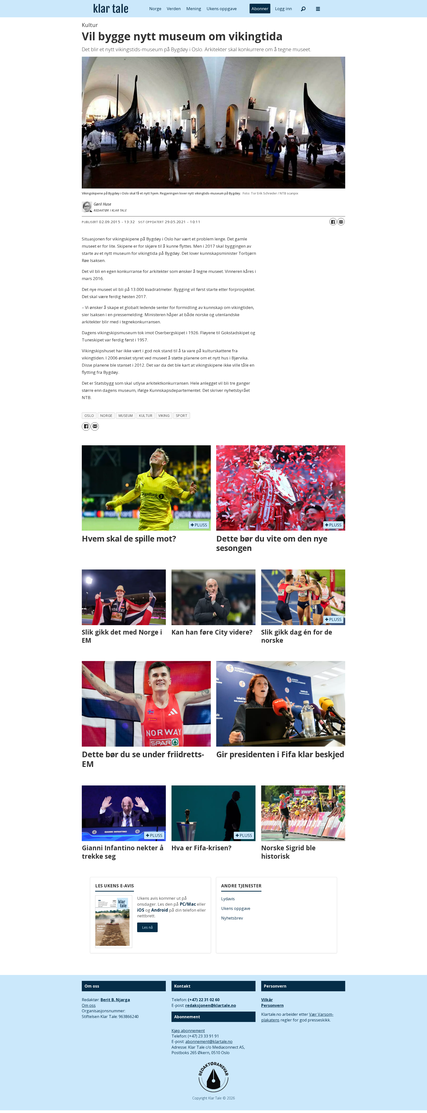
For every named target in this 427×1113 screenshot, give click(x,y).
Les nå (147, 927)
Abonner (260, 8)
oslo (89, 415)
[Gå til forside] (111, 8)
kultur (145, 415)
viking (164, 415)
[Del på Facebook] (333, 221)
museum (126, 415)
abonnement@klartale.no (209, 1041)
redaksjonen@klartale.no (210, 1005)
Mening (193, 8)
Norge (155, 8)
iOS (140, 910)
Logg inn (283, 8)
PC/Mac (188, 904)
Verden (174, 8)
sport (182, 415)
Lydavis (228, 898)
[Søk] (303, 8)
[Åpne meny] (318, 8)
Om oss (89, 1005)
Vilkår (267, 999)
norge (106, 415)
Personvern (272, 1005)
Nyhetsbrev (232, 918)
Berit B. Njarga (115, 999)
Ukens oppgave (222, 8)
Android (159, 910)
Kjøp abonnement (188, 1030)
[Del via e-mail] (341, 221)
